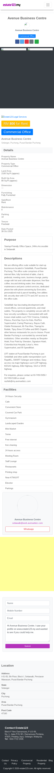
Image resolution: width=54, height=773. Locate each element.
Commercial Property (26, 762)
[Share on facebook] (17, 42)
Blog (51, 760)
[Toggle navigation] (48, 5)
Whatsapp (28, 529)
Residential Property (42, 762)
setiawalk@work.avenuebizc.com (27, 523)
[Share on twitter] (22, 42)
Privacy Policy (14, 762)
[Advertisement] (27, 79)
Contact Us (5, 762)
